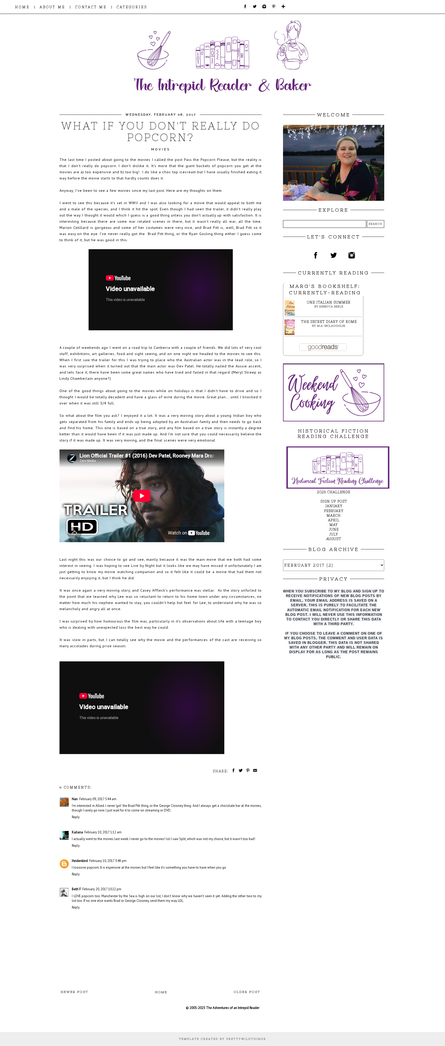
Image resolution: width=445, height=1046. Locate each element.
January (334, 506)
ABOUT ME (52, 7)
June (334, 529)
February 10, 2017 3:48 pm (107, 861)
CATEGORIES (132, 7)
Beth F (76, 889)
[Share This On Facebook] (232, 771)
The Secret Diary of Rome (329, 322)
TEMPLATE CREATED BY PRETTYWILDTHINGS (222, 1039)
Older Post (247, 992)
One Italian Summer (328, 302)
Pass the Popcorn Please (206, 159)
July (333, 534)
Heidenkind (80, 861)
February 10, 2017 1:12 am (103, 832)
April (333, 520)
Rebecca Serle (331, 306)
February (334, 511)
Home (161, 992)
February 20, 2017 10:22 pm (101, 889)
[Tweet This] (240, 771)
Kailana (77, 832)
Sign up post (333, 501)
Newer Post (74, 992)
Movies (160, 149)
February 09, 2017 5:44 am (97, 799)
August (333, 539)
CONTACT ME (91, 7)
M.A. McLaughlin (331, 325)
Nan (75, 799)
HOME (22, 7)
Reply (76, 817)
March (334, 515)
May (333, 525)
